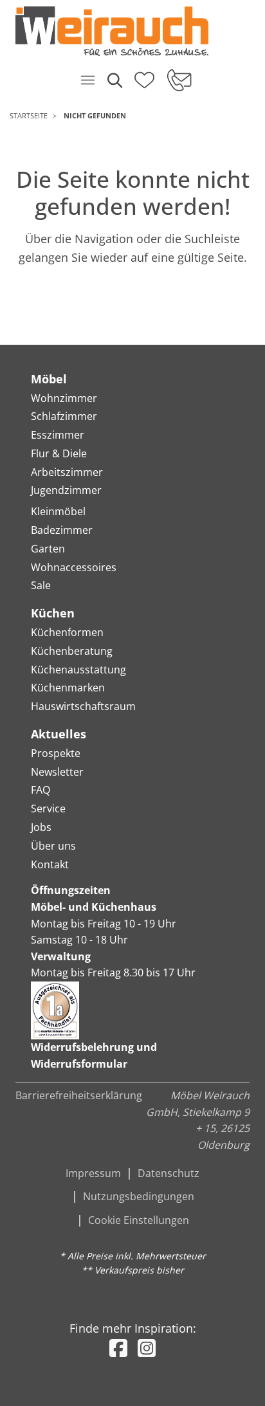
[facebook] (118, 1348)
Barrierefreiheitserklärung (78, 1095)
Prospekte (55, 753)
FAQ (40, 790)
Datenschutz (168, 1173)
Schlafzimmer (64, 416)
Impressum (93, 1173)
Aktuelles (58, 734)
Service (48, 808)
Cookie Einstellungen (138, 1220)
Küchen (53, 613)
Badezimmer (62, 530)
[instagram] (147, 1348)
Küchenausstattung (78, 669)
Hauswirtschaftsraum (83, 706)
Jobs (41, 827)
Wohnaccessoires (73, 567)
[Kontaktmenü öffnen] (178, 80)
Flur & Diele (59, 453)
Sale (41, 585)
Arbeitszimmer (67, 472)
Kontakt (50, 864)
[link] (127, 31)
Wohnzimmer (64, 398)
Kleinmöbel (58, 511)
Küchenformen (67, 632)
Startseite (29, 115)
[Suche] (114, 80)
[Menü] (87, 79)
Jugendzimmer (66, 490)
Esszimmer (57, 435)
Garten (48, 549)
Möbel (49, 379)
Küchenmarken (68, 687)
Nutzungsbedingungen (138, 1196)
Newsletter (57, 772)
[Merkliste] (144, 76)
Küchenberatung (72, 651)
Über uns (53, 846)
